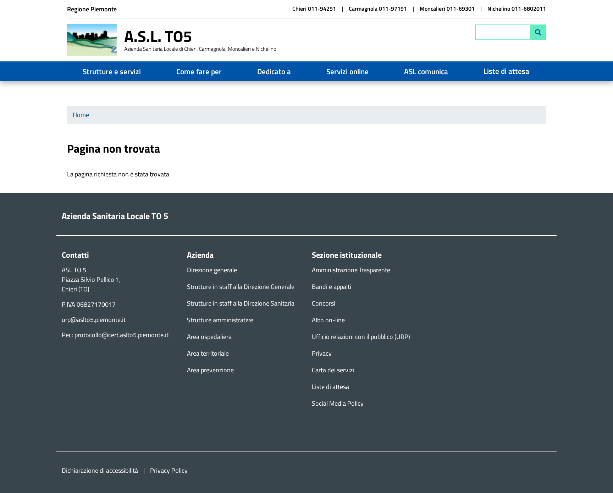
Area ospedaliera (209, 336)
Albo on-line (328, 320)
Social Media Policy (338, 403)
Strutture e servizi (112, 71)
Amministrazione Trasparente (351, 270)
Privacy (322, 353)
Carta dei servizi (333, 370)
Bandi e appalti (331, 286)
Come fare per (199, 71)
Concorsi (323, 303)
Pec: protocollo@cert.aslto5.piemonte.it (115, 335)
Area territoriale (208, 353)
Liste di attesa (506, 71)
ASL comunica (426, 71)
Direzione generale (212, 270)
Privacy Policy (169, 470)
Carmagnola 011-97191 (378, 8)
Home (81, 115)
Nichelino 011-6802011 (516, 8)
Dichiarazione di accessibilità (100, 470)
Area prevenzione (210, 370)
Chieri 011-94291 (314, 8)
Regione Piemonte (92, 9)
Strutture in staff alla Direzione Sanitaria (240, 303)
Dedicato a (274, 71)
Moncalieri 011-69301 (447, 8)
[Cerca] (538, 32)
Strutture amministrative (220, 320)
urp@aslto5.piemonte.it (94, 319)
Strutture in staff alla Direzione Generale (240, 286)
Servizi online (347, 71)
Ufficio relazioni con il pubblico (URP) (361, 336)
